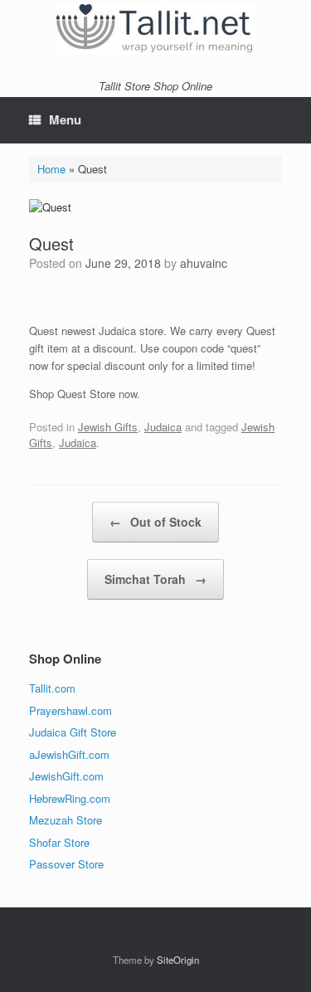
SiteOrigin (178, 959)
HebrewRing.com (69, 798)
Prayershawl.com (70, 710)
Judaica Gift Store (72, 732)
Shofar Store (59, 842)
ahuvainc (203, 263)
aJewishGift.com (69, 754)
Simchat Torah (155, 579)
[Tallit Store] (155, 29)
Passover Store (66, 864)
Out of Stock (155, 521)
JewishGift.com (66, 776)
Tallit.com (52, 688)
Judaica (163, 427)
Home (51, 169)
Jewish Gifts (108, 427)
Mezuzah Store (65, 820)
